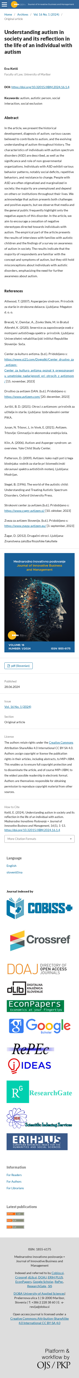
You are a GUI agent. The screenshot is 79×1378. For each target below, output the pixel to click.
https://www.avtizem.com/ (22, 396)
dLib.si (32, 1277)
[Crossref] (39, 955)
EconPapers (23, 1281)
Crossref (21, 1277)
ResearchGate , (37, 1286)
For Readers (14, 1175)
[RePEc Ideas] (30, 1074)
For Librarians (15, 1188)
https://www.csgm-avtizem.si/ (24, 510)
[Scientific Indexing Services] (39, 1127)
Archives (22, 14)
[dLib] (25, 994)
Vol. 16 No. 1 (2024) (46, 14)
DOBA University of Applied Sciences (39, 1293)
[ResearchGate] (39, 1102)
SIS (50, 1286)
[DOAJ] (37, 975)
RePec (59, 1281)
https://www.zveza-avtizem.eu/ (25, 526)
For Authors (14, 1181)
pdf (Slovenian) (20, 666)
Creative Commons (61, 742)
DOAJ (42, 1277)
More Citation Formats (21, 839)
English (11, 865)
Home (8, 14)
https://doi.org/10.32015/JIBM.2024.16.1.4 (40, 87)
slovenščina (14, 872)
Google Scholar (43, 1281)
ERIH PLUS (55, 1277)
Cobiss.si (58, 1273)
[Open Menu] (4, 4)
